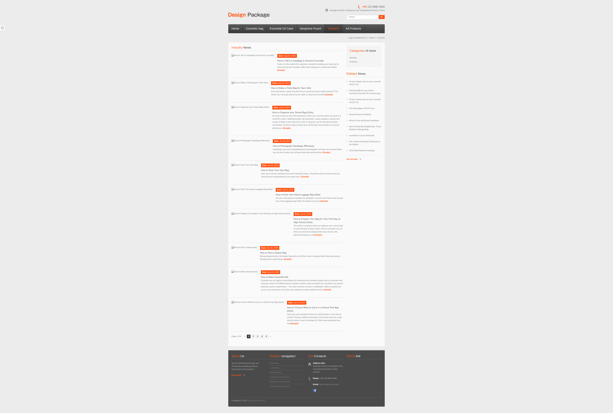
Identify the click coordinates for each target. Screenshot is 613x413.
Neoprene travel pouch (280, 377)
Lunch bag (274, 368)
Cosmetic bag (254, 28)
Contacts (333, 28)
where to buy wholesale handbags (364, 120)
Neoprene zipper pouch (280, 382)
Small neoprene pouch (280, 386)
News (371, 38)
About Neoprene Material (360, 114)
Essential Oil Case (281, 28)
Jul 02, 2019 (305, 214)
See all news (352, 159)
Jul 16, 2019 (273, 165)
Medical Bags (276, 372)
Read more (236, 375)
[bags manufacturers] (248, 15)
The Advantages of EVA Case (361, 108)
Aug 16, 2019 (290, 56)
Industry (353, 58)
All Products (353, 28)
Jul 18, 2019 (285, 141)
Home (235, 28)
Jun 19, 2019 (273, 272)
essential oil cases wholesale (362, 135)
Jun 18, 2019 (299, 303)
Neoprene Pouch (310, 28)
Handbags (274, 363)
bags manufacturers (357, 38)
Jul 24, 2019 (284, 107)
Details (281, 70)
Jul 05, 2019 (287, 190)
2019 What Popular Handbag (362, 150)
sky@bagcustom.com (329, 384)
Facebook (314, 391)
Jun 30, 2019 (272, 248)
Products (353, 62)
